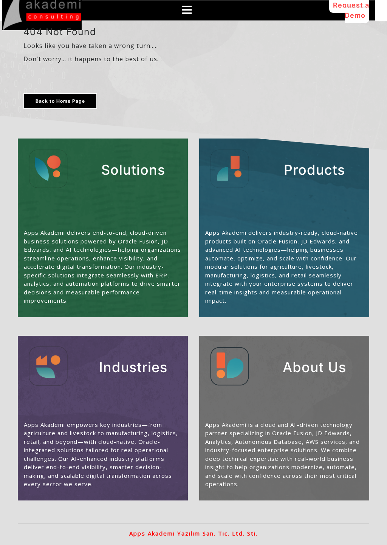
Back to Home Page (60, 101)
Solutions (133, 170)
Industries (133, 367)
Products (314, 170)
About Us (314, 367)
